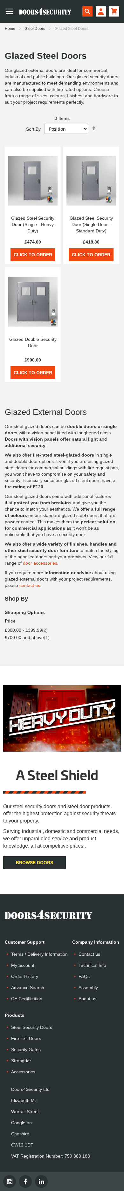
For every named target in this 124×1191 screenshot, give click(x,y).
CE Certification (26, 998)
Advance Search (27, 987)
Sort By (33, 129)
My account (22, 965)
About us (87, 998)
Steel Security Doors (31, 1027)
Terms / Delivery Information (39, 954)
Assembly (88, 987)
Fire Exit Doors (26, 1038)
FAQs (84, 976)
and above (27, 637)
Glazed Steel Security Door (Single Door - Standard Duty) (91, 224)
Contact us (89, 954)
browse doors (34, 862)
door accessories (40, 563)
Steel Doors (35, 28)
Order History (24, 976)
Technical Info (92, 965)
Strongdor (21, 1060)
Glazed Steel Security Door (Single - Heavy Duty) (32, 224)
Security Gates (26, 1049)
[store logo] (42, 11)
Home (10, 28)
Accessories (23, 1071)
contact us (29, 585)
